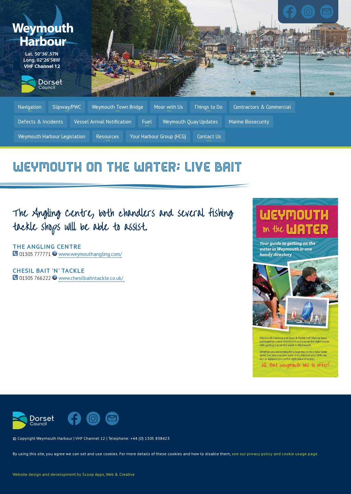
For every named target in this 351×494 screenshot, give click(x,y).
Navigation (29, 107)
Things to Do (208, 107)
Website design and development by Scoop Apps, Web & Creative (74, 474)
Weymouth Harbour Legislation (51, 136)
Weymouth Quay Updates (190, 121)
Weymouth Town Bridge (117, 107)
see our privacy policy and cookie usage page (274, 453)
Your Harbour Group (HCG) (158, 136)
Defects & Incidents (40, 121)
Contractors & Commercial (262, 107)
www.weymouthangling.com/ (90, 254)
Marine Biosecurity (249, 121)
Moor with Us (168, 107)
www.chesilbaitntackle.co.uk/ (91, 278)
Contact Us (209, 136)
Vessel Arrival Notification (102, 121)
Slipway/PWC (66, 107)
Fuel (147, 121)
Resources (107, 136)
